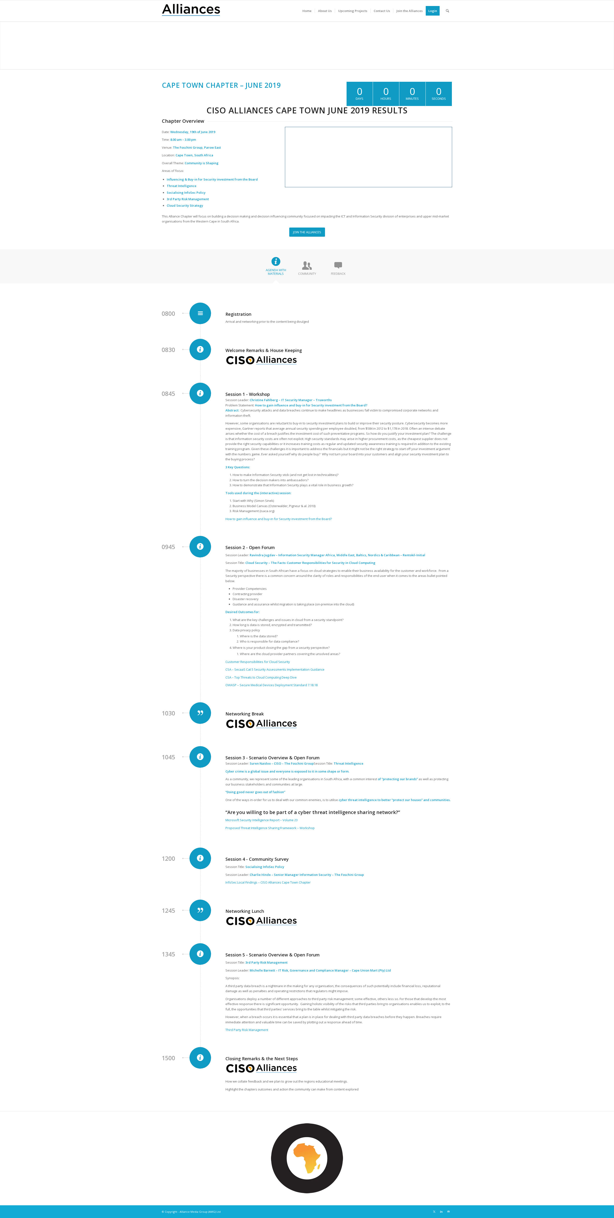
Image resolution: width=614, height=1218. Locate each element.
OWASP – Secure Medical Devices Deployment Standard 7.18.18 (271, 685)
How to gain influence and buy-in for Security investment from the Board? (278, 519)
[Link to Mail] (448, 1211)
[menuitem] (307, 10)
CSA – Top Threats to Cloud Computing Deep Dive (261, 677)
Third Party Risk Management (246, 1030)
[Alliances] (191, 10)
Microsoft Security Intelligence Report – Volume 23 (261, 820)
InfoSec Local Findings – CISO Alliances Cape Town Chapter (268, 882)
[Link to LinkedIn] (441, 1211)
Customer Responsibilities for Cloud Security (257, 662)
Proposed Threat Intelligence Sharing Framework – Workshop (270, 828)
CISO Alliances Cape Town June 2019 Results (307, 110)
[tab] (275, 268)
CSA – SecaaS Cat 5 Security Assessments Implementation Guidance (275, 669)
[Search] (447, 10)
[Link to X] (434, 1211)
